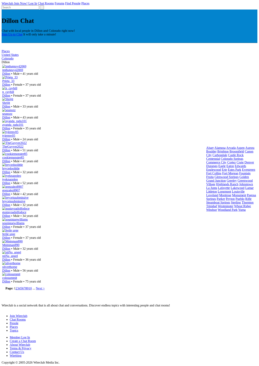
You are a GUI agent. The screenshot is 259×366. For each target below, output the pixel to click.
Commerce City (216, 162)
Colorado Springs (232, 158)
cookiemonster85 (13, 157)
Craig (240, 162)
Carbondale (219, 155)
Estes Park (234, 169)
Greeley (232, 180)
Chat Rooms (46, 3)
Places (85, 3)
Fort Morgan (230, 173)
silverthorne (9, 267)
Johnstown (246, 184)
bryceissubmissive (13, 201)
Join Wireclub (18, 316)
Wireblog (15, 355)
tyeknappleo (10, 179)
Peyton (230, 199)
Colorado (8, 58)
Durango (212, 166)
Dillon (6, 73)
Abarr (210, 147)
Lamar (249, 188)
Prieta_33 (8, 81)
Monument (239, 195)
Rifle (248, 199)
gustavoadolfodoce (14, 212)
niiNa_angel (10, 256)
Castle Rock (236, 155)
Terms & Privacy (20, 348)
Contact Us (17, 352)
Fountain (245, 173)
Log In (32, 3)
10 (30, 288)
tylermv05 (8, 135)
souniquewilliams (13, 223)
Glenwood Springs (226, 177)
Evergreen (248, 169)
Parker (221, 199)
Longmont (224, 191)
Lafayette (224, 188)
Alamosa (220, 147)
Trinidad (211, 206)
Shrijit (6, 103)
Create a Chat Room (23, 341)
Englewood (213, 169)
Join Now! (21, 3)
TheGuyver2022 (12, 146)
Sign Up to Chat (12, 34)
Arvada (231, 147)
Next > (40, 288)
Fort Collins (213, 173)
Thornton (248, 202)
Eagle (222, 166)
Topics (14, 330)
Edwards (240, 166)
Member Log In (20, 337)
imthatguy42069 (12, 70)
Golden (244, 177)
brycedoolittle (11, 168)
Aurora (249, 147)
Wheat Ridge (242, 206)
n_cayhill (8, 92)
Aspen (240, 147)
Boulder (211, 151)
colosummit (9, 278)
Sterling (236, 202)
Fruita (210, 177)
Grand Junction (216, 180)
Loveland (212, 195)
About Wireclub (20, 344)
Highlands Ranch (227, 184)
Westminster (225, 206)
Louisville (238, 191)
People (14, 323)
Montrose (225, 195)
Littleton (211, 191)
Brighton (223, 151)
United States (10, 55)
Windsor (211, 209)
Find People (73, 3)
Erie (224, 169)
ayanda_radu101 (12, 124)
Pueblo (240, 199)
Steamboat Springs (218, 202)
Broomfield (236, 151)
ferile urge (8, 234)
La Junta (211, 188)
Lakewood (237, 188)
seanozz (7, 113)
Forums (59, 3)
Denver (249, 162)
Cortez (231, 162)
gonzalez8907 (11, 190)
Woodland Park (228, 209)
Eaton (230, 166)
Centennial (213, 158)
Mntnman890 (10, 245)
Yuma (242, 209)
